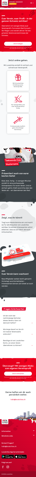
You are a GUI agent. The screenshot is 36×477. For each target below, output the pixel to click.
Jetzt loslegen (18, 44)
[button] (31, 3)
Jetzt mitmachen (18, 374)
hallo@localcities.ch (18, 399)
